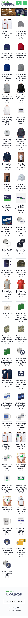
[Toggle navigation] (25, 3)
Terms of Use (10, 610)
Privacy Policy (17, 610)
